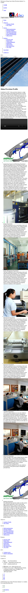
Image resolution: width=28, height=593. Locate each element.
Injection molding (10, 30)
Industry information (8, 553)
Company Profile (10, 24)
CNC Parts (8, 47)
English (5, 7)
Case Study (6, 50)
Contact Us (6, 52)
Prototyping (9, 43)
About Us (5, 22)
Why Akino (9, 25)
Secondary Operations (11, 31)
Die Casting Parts (10, 46)
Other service (9, 35)
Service (5, 28)
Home (4, 20)
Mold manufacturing (11, 29)
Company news (7, 552)
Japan (4, 10)
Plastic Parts (9, 40)
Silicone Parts (9, 44)
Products (5, 38)
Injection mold (9, 39)
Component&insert (10, 42)
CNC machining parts (11, 33)
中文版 (5, 5)
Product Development (11, 34)
